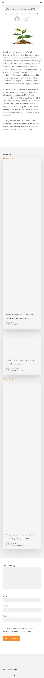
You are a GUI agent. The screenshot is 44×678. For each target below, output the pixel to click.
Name (6, 596)
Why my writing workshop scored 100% (21, 9)
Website (6, 616)
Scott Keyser (25, 18)
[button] (41, 2)
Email (5, 606)
